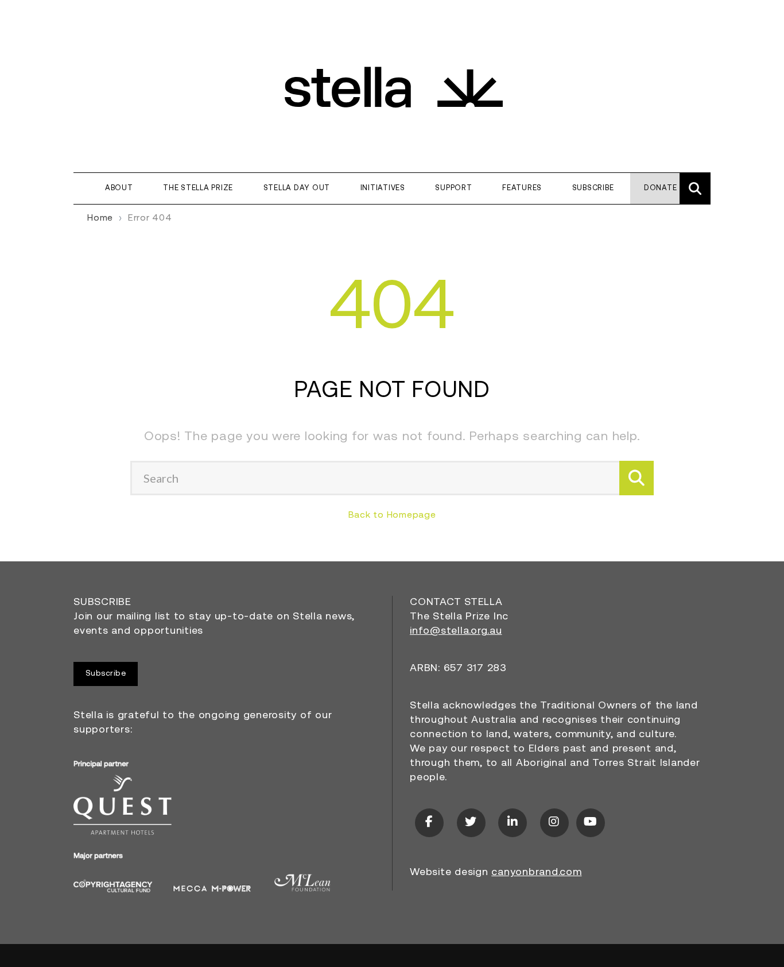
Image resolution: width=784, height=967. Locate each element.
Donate (660, 188)
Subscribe (593, 188)
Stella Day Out (297, 188)
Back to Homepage (392, 515)
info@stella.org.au (456, 631)
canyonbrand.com (536, 873)
